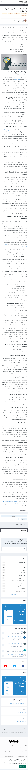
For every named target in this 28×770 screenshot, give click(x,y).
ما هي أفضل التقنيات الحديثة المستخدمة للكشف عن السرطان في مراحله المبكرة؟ (14, 637)
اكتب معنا (9, 728)
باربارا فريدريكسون (8, 277)
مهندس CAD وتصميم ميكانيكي (20, 721)
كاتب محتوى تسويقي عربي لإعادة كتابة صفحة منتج (17, 703)
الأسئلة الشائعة (15, 728)
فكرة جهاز (21, 632)
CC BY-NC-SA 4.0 (20, 732)
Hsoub (6, 732)
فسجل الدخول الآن (18, 543)
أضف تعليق (21, 549)
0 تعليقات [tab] (23, 530)
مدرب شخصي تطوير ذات (22, 712)
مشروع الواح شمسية (19, 649)
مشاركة (13, 516)
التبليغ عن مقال (23, 510)
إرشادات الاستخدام (21, 730)
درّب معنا (5, 728)
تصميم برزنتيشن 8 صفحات (21, 717)
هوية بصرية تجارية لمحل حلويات (20, 708)
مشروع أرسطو (17, 79)
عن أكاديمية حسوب (22, 728)
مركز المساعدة (7, 730)
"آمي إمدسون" (7, 130)
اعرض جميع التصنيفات (14, 594)
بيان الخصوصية (13, 730)
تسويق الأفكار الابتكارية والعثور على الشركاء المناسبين (15, 643)
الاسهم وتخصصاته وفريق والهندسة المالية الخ (15, 654)
